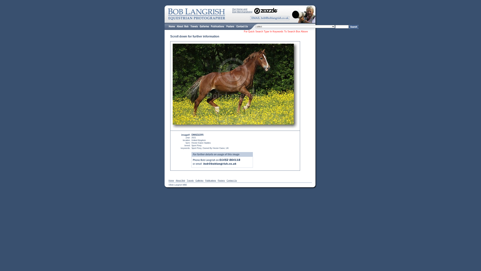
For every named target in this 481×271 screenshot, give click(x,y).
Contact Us (232, 180)
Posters (221, 180)
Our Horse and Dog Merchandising (242, 10)
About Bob (180, 180)
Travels (190, 180)
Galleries (199, 180)
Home (171, 180)
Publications (210, 180)
